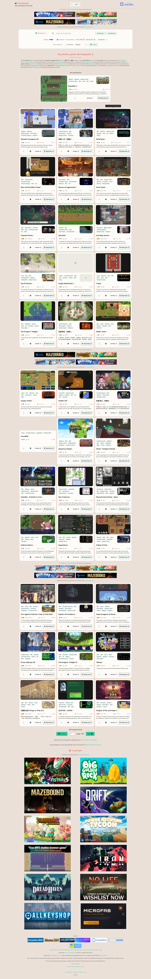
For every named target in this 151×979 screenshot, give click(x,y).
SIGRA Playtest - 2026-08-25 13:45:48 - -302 (75, 972)
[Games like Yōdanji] (106, 674)
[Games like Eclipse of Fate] (106, 557)
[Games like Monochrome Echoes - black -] (106, 509)
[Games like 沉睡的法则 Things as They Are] (31, 722)
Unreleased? (61, 39)
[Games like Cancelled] (31, 448)
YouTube (89, 98)
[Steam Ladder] (115, 940)
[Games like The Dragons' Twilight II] (68, 674)
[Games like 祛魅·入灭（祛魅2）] (68, 151)
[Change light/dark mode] (72, 4)
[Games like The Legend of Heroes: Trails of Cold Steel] (31, 626)
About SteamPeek (75, 964)
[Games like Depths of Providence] (68, 626)
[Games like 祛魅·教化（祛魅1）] (68, 344)
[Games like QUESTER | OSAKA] (68, 722)
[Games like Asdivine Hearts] (31, 557)
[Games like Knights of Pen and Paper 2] (106, 722)
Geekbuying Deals (78, 950)
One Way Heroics (88, 62)
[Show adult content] (77, 4)
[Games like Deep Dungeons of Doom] (106, 626)
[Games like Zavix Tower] (106, 199)
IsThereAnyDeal (72, 952)
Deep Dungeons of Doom (112, 65)
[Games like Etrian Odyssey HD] (31, 674)
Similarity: (45, 39)
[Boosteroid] (82, 940)
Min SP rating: (56, 44)
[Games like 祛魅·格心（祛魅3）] (106, 413)
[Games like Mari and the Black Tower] (31, 199)
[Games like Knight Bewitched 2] (68, 296)
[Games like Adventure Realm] (68, 461)
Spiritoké (93, 64)
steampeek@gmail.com (89, 27)
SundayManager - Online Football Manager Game (61, 950)
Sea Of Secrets (34, 64)
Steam (66, 952)
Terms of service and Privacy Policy (75, 966)
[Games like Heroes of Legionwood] (68, 199)
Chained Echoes (59, 62)
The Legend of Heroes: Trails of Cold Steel (74, 65)
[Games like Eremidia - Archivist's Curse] (31, 509)
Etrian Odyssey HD (36, 67)
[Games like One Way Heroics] (106, 247)
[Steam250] (51, 940)
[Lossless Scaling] (75, 946)
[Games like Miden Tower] (106, 344)
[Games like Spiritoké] (68, 247)
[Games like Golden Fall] (68, 413)
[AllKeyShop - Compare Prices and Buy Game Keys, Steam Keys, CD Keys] (67, 940)
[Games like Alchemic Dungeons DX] (31, 151)
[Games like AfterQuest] (106, 151)
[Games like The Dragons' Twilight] (31, 344)
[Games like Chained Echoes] (31, 247)
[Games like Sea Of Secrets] (31, 296)
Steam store (103, 98)
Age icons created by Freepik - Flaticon (92, 950)
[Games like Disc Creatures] (68, 509)
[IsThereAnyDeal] (36, 940)
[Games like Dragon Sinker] (31, 413)
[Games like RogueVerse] (68, 557)
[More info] (75, 98)
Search (94, 44)
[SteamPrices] (99, 940)
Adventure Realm (63, 64)
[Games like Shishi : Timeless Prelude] (106, 461)
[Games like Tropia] (106, 296)
